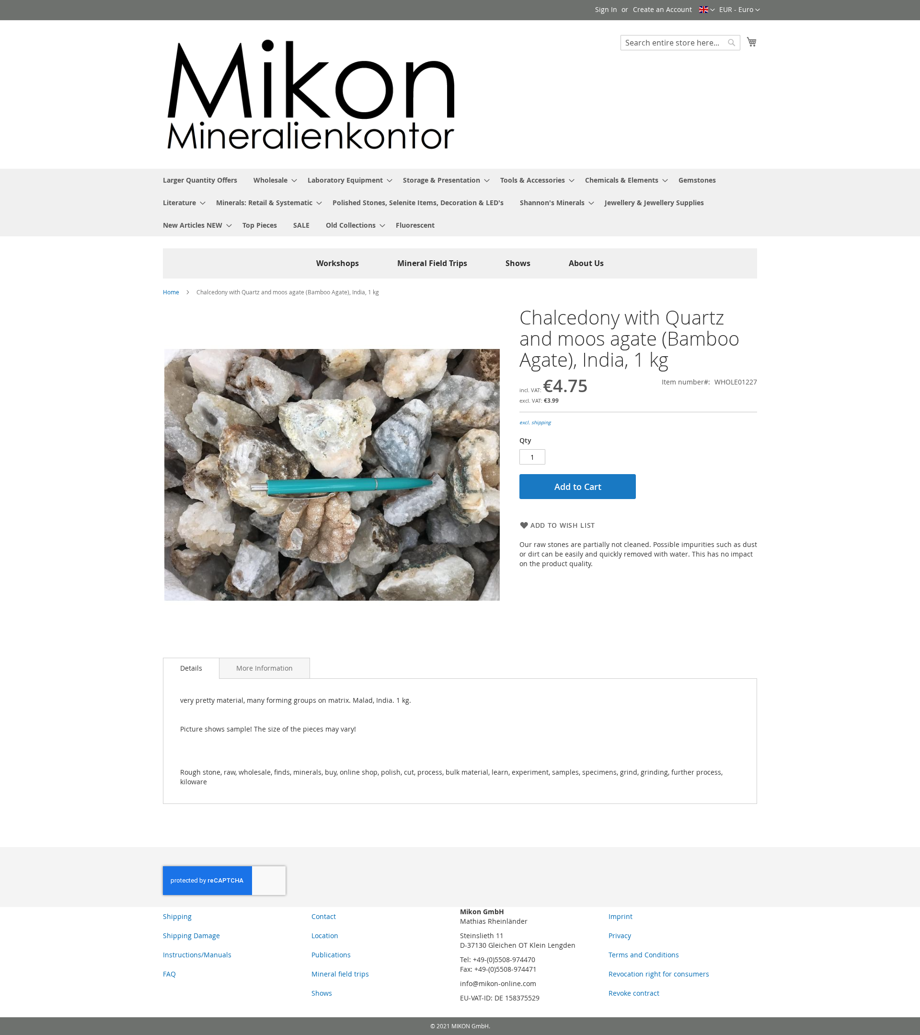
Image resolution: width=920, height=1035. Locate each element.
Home (171, 292)
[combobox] (680, 42)
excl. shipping (535, 422)
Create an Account (662, 9)
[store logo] (311, 94)
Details (191, 668)
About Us (586, 263)
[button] (739, 10)
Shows (518, 263)
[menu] (460, 202)
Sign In (606, 9)
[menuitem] (200, 180)
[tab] (191, 668)
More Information (264, 668)
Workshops (337, 263)
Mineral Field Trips (432, 263)
